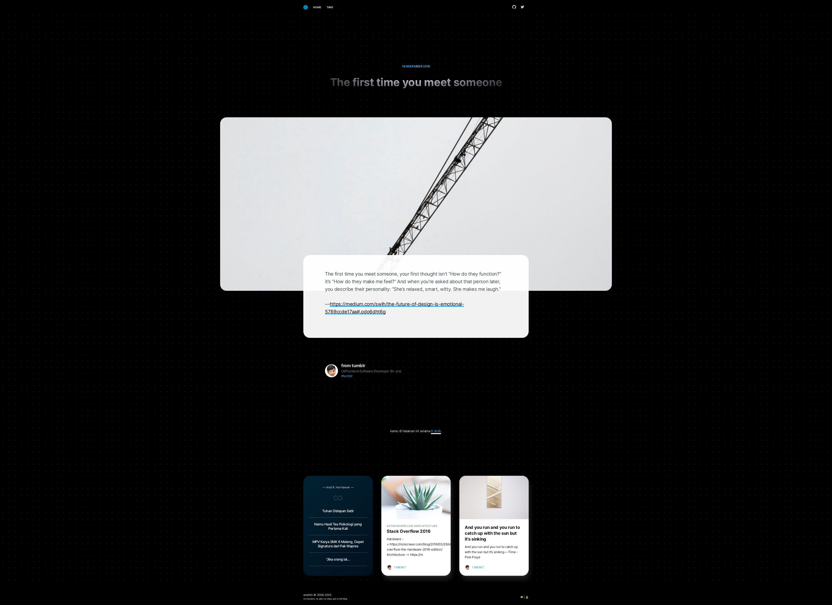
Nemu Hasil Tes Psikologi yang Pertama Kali (338, 526)
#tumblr (347, 376)
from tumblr (353, 365)
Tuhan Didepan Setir (338, 511)
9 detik (436, 431)
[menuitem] (317, 7)
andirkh (308, 595)
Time (330, 7)
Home (317, 7)
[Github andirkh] (514, 7)
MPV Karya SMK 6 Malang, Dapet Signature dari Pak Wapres (338, 544)
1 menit (400, 567)
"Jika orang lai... (338, 559)
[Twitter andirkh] (523, 7)
